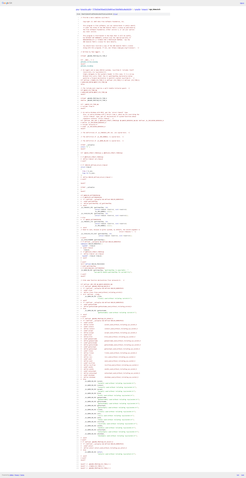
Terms (22, 475)
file (115, 14)
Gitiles (11, 475)
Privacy (17, 475)
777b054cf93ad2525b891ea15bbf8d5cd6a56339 (112, 9)
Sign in (242, 3)
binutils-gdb (86, 9)
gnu (77, 9)
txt (238, 475)
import (145, 9)
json (242, 475)
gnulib (137, 9)
